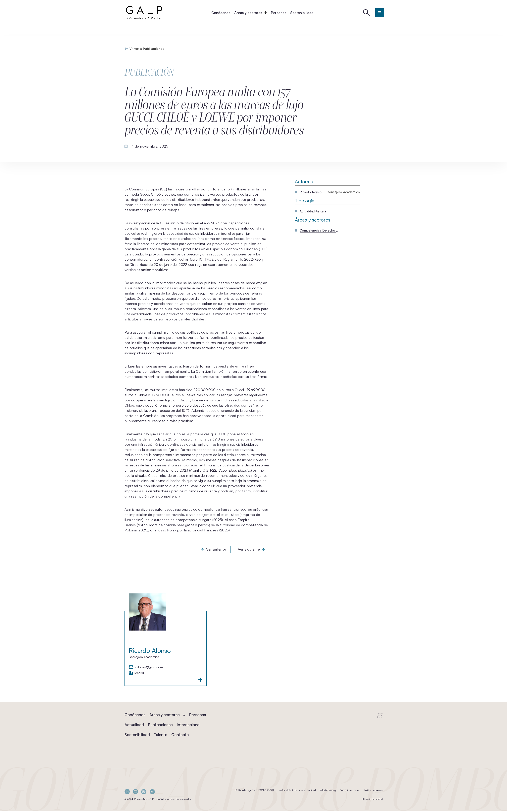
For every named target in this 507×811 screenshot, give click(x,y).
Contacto (180, 734)
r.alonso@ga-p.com (149, 667)
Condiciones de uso (350, 790)
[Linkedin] (127, 791)
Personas (278, 12)
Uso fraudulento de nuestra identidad (297, 790)
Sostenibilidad (302, 12)
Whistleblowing (328, 790)
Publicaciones (160, 724)
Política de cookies (373, 790)
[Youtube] (152, 791)
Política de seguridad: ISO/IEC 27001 (254, 790)
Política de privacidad (372, 798)
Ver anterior (216, 549)
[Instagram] (135, 791)
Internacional (188, 724)
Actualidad (134, 724)
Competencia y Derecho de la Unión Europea (319, 230)
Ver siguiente (249, 549)
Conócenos (220, 12)
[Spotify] (143, 791)
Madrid (139, 673)
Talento (160, 734)
